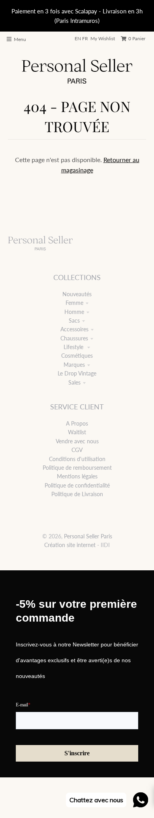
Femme (74, 302)
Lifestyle (74, 347)
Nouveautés (77, 294)
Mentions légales (77, 476)
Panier (136, 38)
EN (78, 38)
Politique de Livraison (77, 494)
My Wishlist (102, 38)
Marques (74, 364)
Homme (74, 311)
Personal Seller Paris (88, 536)
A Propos (77, 423)
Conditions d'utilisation (77, 459)
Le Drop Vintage (77, 373)
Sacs (74, 320)
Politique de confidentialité (77, 485)
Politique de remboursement (77, 467)
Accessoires (74, 329)
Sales (74, 382)
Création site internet (70, 545)
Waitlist (77, 432)
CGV (77, 449)
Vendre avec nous (77, 441)
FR (85, 38)
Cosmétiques (77, 355)
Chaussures (74, 338)
